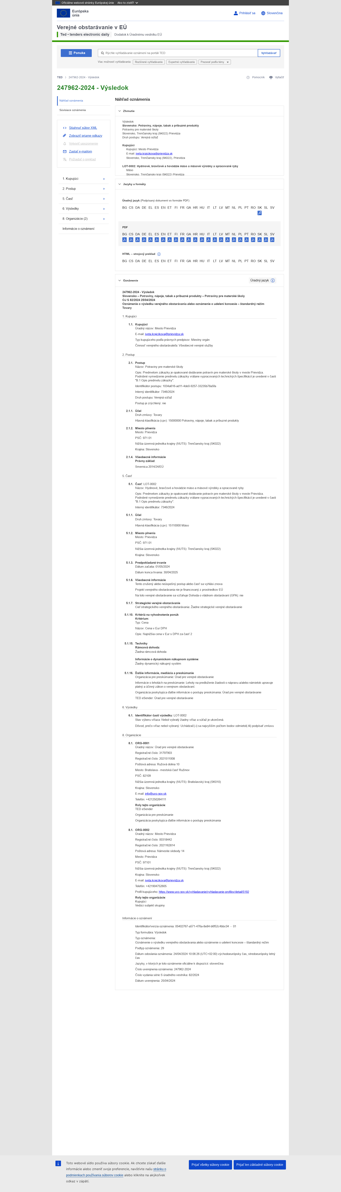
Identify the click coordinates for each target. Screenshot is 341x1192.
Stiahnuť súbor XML (83, 127)
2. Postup (69, 188)
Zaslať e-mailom (80, 151)
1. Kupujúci (70, 178)
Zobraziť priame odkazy (85, 135)
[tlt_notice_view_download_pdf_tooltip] (124, 239)
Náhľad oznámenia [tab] (71, 100)
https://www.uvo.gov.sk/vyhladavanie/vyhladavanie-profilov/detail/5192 (204, 891)
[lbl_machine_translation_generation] (159, 254)
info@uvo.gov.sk (156, 793)
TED (60, 77)
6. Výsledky (71, 208)
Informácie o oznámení (78, 228)
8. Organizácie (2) (75, 218)
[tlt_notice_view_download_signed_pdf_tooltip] (260, 212)
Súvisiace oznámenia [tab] (72, 110)
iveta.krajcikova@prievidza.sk (154, 153)
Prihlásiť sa (247, 13)
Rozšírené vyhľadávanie (149, 62)
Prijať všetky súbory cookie (210, 1164)
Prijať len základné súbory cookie (259, 1164)
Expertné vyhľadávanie (182, 62)
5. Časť (68, 198)
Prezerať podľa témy (213, 62)
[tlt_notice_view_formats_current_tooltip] (273, 280)
